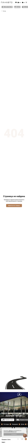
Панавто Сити (9, 419)
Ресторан (6, 424)
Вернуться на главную (14, 205)
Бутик (22, 424)
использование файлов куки (10, 431)
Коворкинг (15, 424)
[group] (7, 7)
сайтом (10, 430)
